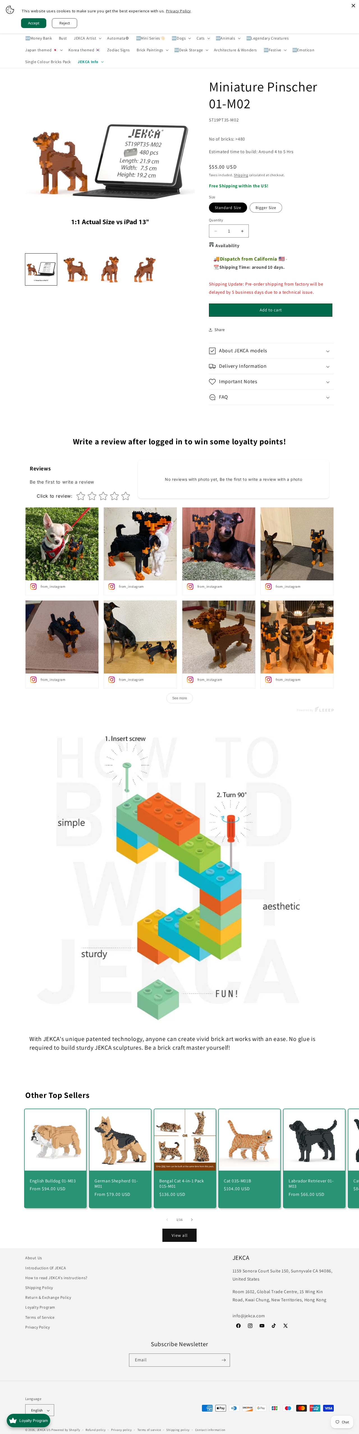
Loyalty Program (40, 1307)
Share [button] (220, 329)
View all (180, 1235)
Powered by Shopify (65, 1430)
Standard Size (228, 207)
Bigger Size (266, 207)
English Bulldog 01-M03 (53, 1180)
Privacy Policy (37, 1326)
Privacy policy (121, 1430)
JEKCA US (44, 1430)
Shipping (241, 175)
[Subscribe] (223, 1360)
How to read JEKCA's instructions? (56, 1277)
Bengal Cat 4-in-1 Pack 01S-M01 (181, 1183)
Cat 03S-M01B (237, 1180)
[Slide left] (167, 1220)
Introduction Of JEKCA (45, 1267)
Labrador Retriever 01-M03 (311, 1183)
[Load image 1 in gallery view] (41, 269)
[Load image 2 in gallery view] (75, 269)
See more (179, 698)
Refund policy (95, 1430)
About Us (33, 1257)
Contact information (210, 1430)
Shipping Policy (39, 1287)
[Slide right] (192, 1220)
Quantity (216, 220)
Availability (227, 246)
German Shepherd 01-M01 (116, 1183)
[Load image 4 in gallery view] (144, 269)
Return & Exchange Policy (48, 1297)
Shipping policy (178, 1430)
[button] (87, 38)
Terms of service (149, 1430)
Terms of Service (40, 1317)
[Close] (353, 5)
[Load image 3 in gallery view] (110, 269)
